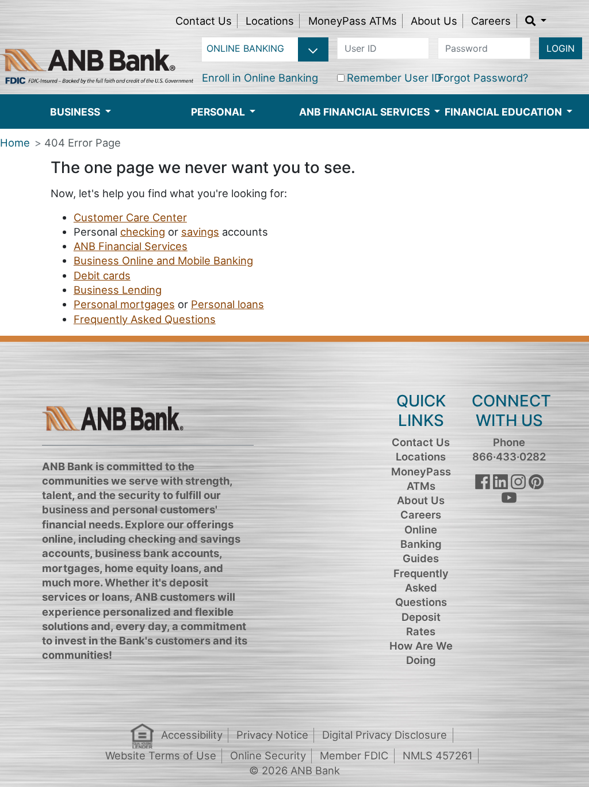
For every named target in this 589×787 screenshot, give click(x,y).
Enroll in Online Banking (260, 77)
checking (142, 231)
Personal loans (227, 304)
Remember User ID (394, 77)
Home (15, 142)
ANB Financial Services (131, 246)
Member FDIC (354, 755)
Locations (270, 20)
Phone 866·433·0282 (509, 449)
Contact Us (203, 20)
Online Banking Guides (421, 544)
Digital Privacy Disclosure (384, 734)
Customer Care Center (130, 217)
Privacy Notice (272, 734)
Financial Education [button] (504, 112)
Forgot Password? (483, 77)
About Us (434, 20)
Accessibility (192, 734)
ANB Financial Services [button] (365, 112)
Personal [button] (219, 112)
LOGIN (560, 48)
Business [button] (76, 112)
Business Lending (118, 289)
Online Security (268, 755)
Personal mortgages (124, 304)
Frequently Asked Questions (145, 319)
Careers (491, 20)
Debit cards (102, 275)
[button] (536, 20)
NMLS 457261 (438, 755)
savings (200, 231)
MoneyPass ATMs (352, 20)
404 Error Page (82, 142)
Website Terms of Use (160, 755)
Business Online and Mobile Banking (163, 260)
